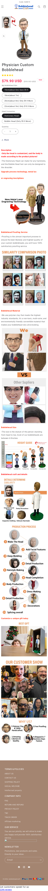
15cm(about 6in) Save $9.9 (16, 90)
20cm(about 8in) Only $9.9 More (18, 101)
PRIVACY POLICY (12, 809)
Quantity (5, 127)
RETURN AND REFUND (14, 805)
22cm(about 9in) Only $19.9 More (19, 106)
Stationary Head (11, 116)
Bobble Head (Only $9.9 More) (17, 121)
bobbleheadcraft (14, 879)
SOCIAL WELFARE (12, 786)
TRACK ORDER (11, 817)
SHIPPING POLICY (12, 782)
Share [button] (6, 140)
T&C (6, 813)
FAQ (6, 801)
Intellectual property (13, 790)
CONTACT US (10, 778)
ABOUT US (9, 774)
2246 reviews (6, 890)
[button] (39, 6)
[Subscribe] (40, 860)
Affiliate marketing (13, 821)
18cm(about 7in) (11, 95)
